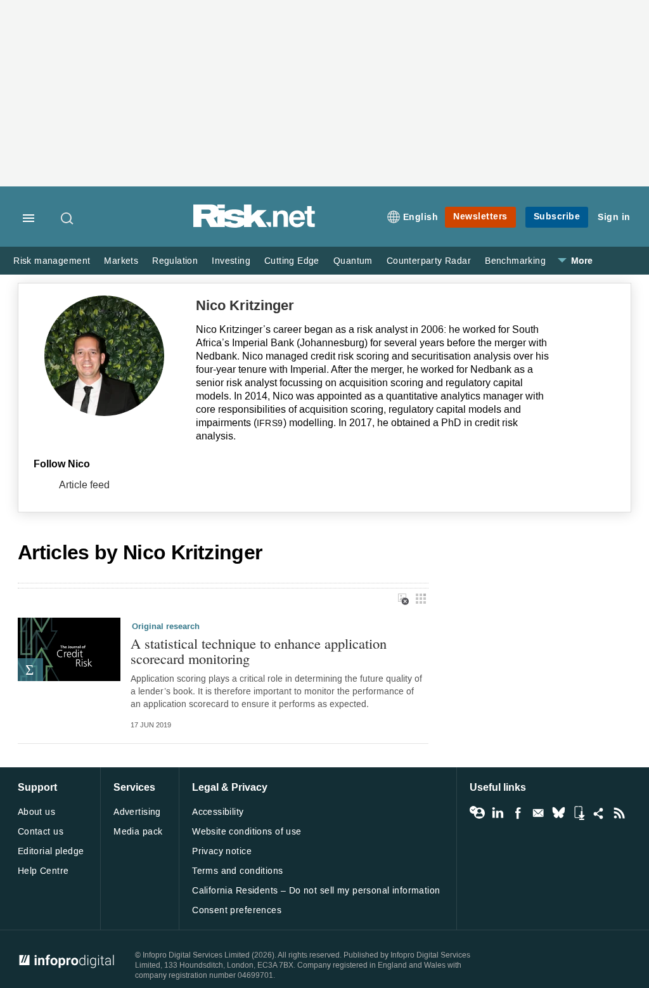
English (421, 217)
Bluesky (558, 813)
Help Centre (43, 871)
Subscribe (557, 216)
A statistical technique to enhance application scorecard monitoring (259, 650)
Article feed (84, 484)
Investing (231, 261)
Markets (121, 261)
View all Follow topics (477, 813)
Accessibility (217, 812)
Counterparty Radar (429, 261)
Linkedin (497, 813)
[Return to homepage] (254, 225)
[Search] (68, 218)
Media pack (137, 832)
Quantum (353, 261)
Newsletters (480, 216)
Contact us (40, 832)
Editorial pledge (51, 851)
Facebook (517, 813)
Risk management (51, 261)
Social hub (599, 813)
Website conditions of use (247, 832)
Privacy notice (222, 851)
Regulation (175, 261)
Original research (166, 626)
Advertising (137, 812)
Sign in (614, 217)
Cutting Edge (291, 261)
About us (36, 812)
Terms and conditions (237, 871)
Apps (578, 813)
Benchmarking (515, 261)
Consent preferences (236, 910)
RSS (619, 813)
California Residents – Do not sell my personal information (316, 891)
